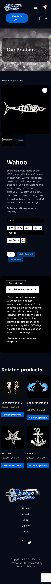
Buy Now (15, 259)
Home (4, 80)
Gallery (26, 525)
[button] (35, 7)
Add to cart (26, 254)
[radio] (10, 228)
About (25, 514)
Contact (25, 531)
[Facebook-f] (39, 18)
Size (11, 220)
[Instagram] (46, 18)
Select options (13, 414)
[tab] (16, 283)
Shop (11, 80)
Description (16, 283)
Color (12, 232)
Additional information (23, 289)
